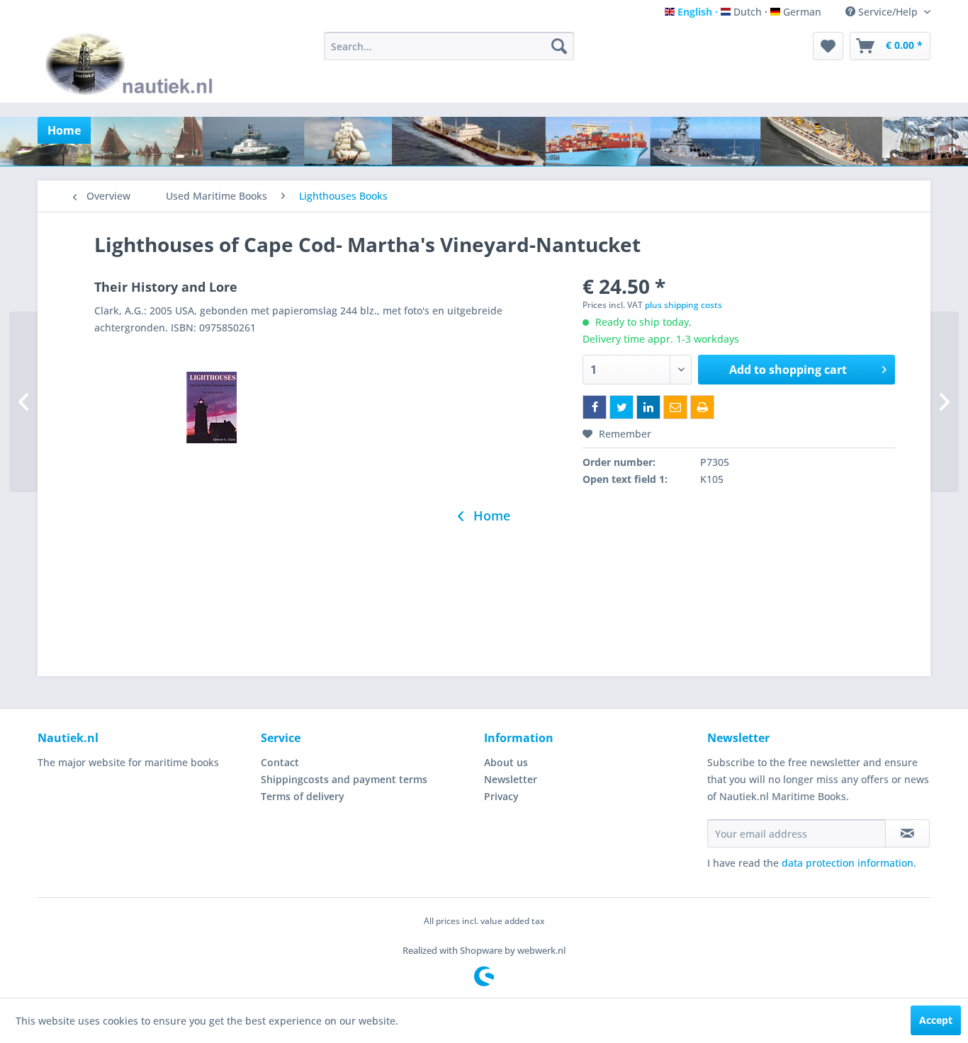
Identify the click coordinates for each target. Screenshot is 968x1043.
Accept (935, 1020)
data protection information (847, 863)
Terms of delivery (302, 796)
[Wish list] (828, 46)
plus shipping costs (683, 305)
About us (506, 762)
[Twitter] (621, 407)
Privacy (501, 796)
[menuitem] (449, 46)
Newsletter (510, 779)
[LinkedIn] (648, 407)
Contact (280, 762)
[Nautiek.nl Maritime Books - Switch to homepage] (132, 64)
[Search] (559, 46)
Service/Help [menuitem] (888, 11)
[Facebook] (594, 407)
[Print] (702, 407)
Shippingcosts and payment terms (344, 779)
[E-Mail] (675, 407)
